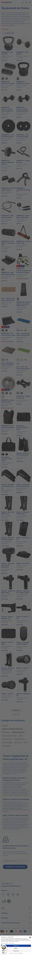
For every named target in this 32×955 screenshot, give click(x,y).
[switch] (3, 952)
